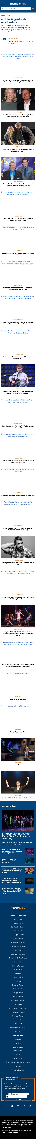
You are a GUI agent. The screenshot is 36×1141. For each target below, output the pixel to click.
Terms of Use (14, 1132)
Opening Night (18, 977)
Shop (18, 1055)
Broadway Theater (18, 919)
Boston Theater (18, 931)
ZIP (5, 1097)
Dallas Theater (18, 997)
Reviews (18, 696)
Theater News (18, 181)
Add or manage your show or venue (18, 1062)
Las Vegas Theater (18, 935)
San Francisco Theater (18, 946)
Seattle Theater (18, 950)
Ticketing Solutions (18, 1070)
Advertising (18, 1058)
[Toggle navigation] (1, 3)
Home (3, 15)
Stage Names (18, 1051)
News (8, 15)
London (18, 1043)
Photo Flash (18, 78)
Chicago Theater (18, 923)
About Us (18, 1066)
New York (18, 1039)
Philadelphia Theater (18, 942)
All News (18, 1031)
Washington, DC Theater (18, 954)
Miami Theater (18, 939)
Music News (18, 423)
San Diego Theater (18, 1016)
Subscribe (18, 1099)
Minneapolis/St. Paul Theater (18, 958)
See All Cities (18, 962)
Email (6, 1094)
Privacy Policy (6, 1132)
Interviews (18, 285)
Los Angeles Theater (18, 927)
